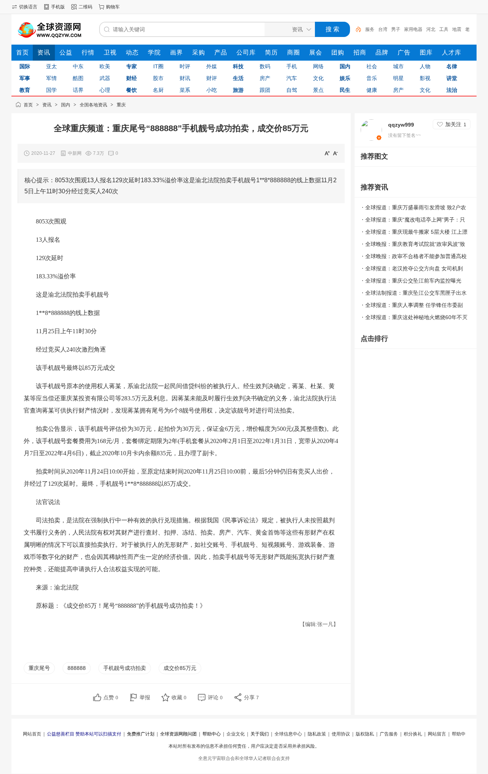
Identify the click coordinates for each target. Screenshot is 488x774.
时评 (185, 66)
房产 (265, 78)
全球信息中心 (288, 734)
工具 (443, 29)
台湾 (382, 29)
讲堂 (451, 78)
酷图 (78, 78)
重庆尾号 (39, 668)
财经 (131, 78)
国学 (51, 90)
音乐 (371, 78)
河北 (430, 29)
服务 (369, 29)
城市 (398, 66)
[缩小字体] (335, 153)
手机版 (58, 7)
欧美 (105, 66)
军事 (24, 78)
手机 (291, 66)
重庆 (121, 105)
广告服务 (389, 734)
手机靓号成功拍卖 (124, 668)
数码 (265, 66)
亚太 (51, 66)
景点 (318, 90)
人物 (425, 66)
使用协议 (341, 734)
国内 (345, 66)
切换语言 (28, 7)
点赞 (110, 697)
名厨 (158, 90)
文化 (318, 78)
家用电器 (413, 29)
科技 (238, 66)
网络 (318, 66)
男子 (395, 29)
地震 (456, 29)
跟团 (265, 90)
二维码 (85, 7)
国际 (24, 66)
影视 (425, 78)
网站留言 (437, 734)
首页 (28, 105)
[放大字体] (327, 153)
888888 (76, 668)
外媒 (211, 66)
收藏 (179, 697)
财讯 (185, 78)
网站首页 (32, 734)
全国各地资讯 (93, 105)
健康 (371, 90)
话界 (78, 90)
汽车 (291, 78)
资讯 (46, 105)
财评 (211, 78)
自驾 (291, 90)
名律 (451, 66)
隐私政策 (317, 734)
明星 (398, 78)
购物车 (113, 7)
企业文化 (235, 734)
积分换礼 (413, 734)
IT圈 (158, 66)
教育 (24, 90)
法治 (451, 90)
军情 (51, 78)
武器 (105, 78)
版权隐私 (365, 734)
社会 (371, 66)
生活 (238, 78)
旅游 (238, 90)
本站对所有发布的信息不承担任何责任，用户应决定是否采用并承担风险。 (244, 746)
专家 (131, 66)
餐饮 (131, 90)
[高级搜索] (355, 29)
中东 (78, 66)
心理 (105, 90)
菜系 (185, 90)
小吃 (211, 90)
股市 (158, 78)
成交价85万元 (180, 668)
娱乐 (345, 78)
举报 (145, 697)
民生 (345, 90)
